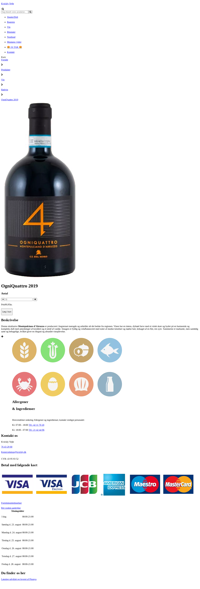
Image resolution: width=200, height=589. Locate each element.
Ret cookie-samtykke (11, 508)
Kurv (3, 57)
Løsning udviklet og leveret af (18, 579)
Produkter (5, 69)
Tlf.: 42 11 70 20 (36, 425)
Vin (3, 79)
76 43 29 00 (6, 447)
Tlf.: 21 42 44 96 (36, 430)
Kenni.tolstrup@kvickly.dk (13, 452)
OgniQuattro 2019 (9, 99)
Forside (4, 60)
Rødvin (4, 89)
